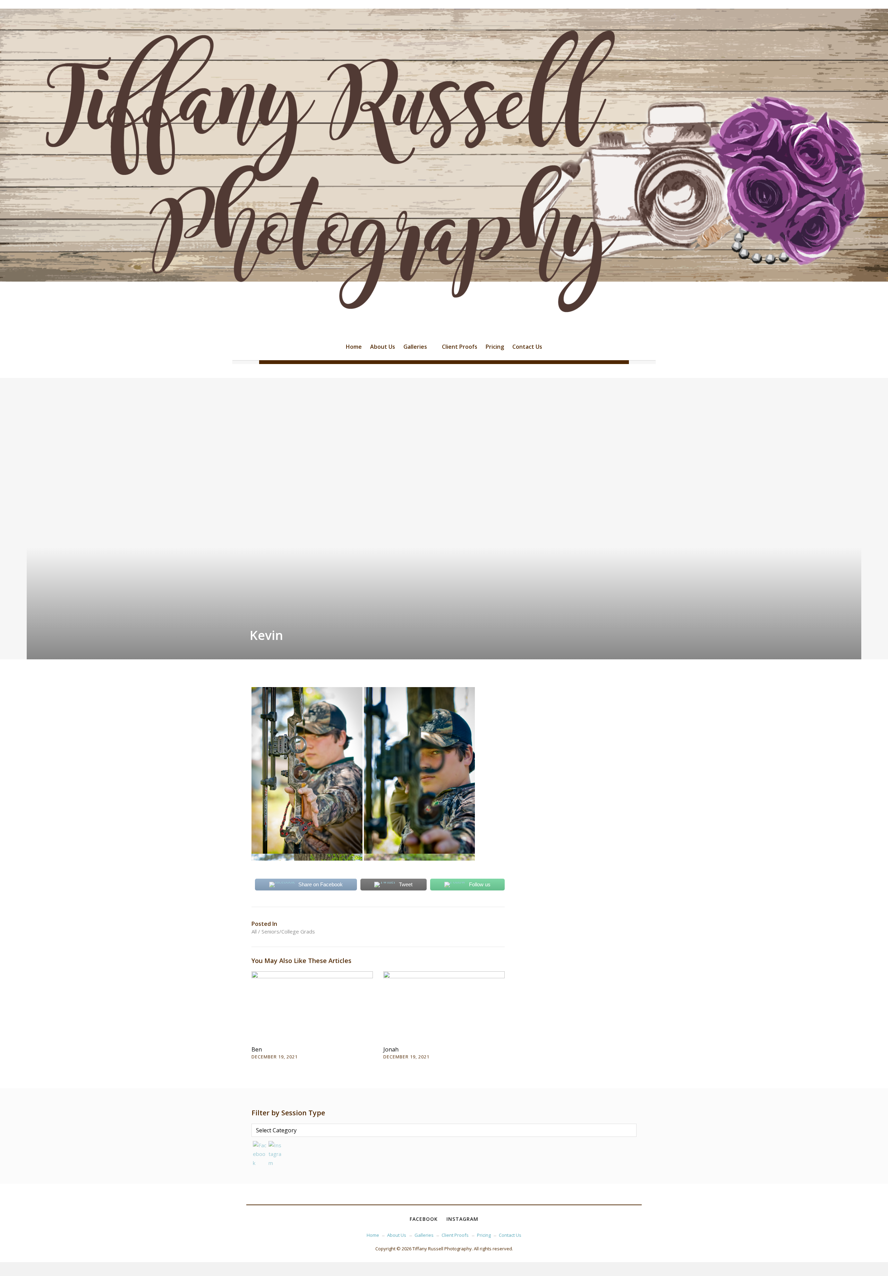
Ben (256, 1049)
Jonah (391, 1049)
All (254, 931)
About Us (382, 346)
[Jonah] (444, 1005)
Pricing (495, 346)
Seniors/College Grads (288, 931)
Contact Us (527, 346)
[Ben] (312, 1005)
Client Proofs (459, 346)
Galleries (415, 346)
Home (354, 346)
